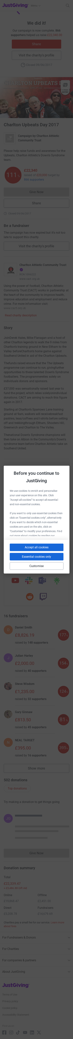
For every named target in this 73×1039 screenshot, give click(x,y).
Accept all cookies (36, 547)
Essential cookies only (36, 556)
